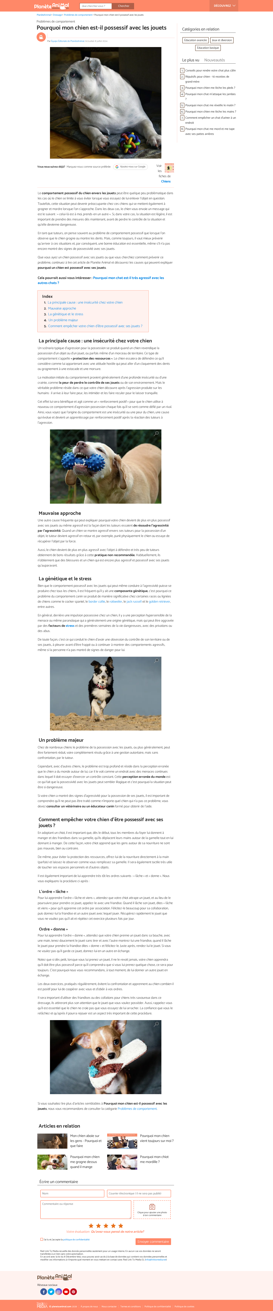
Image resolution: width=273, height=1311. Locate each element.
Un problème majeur (63, 320)
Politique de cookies (184, 1306)
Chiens (166, 181)
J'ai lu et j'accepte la (67, 1239)
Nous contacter (109, 1306)
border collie (96, 601)
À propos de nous (89, 1306)
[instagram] (58, 1291)
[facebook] (43, 1291)
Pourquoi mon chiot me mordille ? (154, 1160)
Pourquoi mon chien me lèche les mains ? (210, 111)
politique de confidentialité (76, 1240)
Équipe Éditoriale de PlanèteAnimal (67, 41)
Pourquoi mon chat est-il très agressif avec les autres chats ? (101, 280)
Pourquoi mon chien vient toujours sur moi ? (157, 1139)
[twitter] (51, 1291)
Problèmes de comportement (78, 15)
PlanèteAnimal (44, 15)
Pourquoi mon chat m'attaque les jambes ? (210, 97)
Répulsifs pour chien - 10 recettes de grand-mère (207, 79)
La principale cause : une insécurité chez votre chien (85, 302)
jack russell (134, 601)
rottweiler (116, 601)
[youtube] (66, 1291)
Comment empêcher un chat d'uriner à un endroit (210, 120)
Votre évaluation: (78, 1232)
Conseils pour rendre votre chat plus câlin (210, 70)
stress (70, 626)
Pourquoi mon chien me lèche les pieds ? (210, 87)
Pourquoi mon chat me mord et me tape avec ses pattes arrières (210, 131)
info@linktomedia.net (155, 1260)
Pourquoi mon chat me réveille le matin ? (210, 105)
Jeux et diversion (222, 40)
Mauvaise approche (62, 308)
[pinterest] (73, 1291)
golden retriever (159, 601)
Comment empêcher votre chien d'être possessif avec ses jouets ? (95, 326)
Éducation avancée (195, 40)
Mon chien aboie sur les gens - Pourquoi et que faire (86, 1141)
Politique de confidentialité (157, 1306)
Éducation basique (208, 47)
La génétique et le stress (65, 314)
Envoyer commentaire (153, 1242)
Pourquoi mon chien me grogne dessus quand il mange (85, 1162)
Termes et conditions (130, 1306)
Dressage (57, 15)
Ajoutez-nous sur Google (132, 167)
